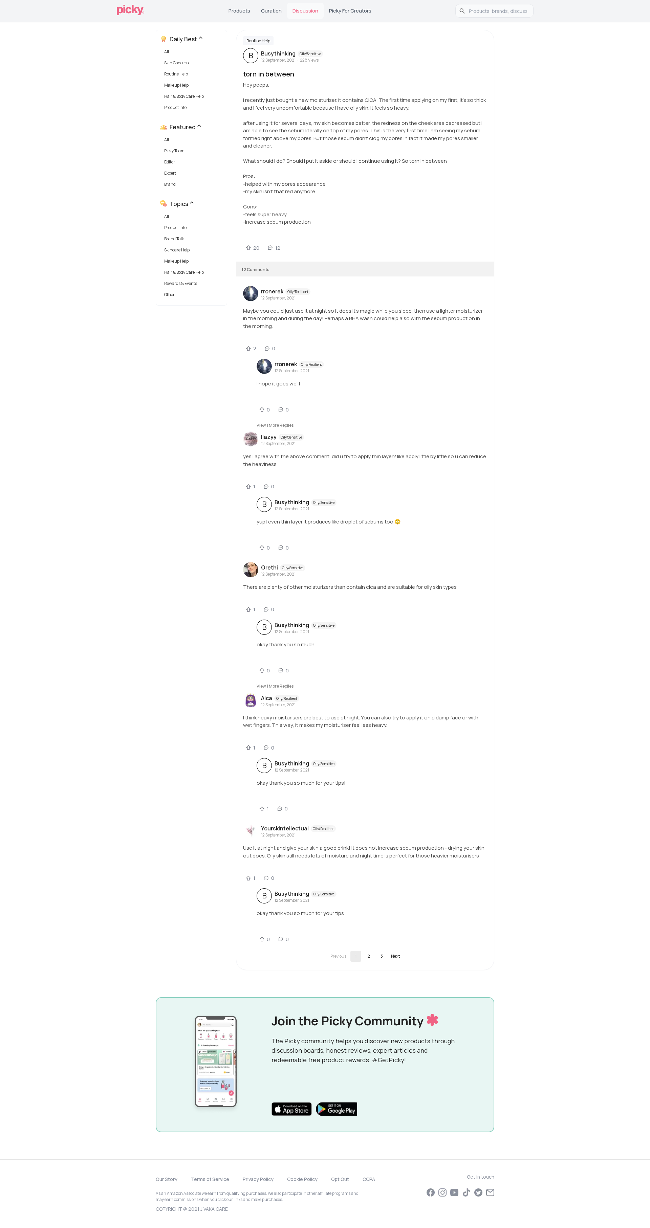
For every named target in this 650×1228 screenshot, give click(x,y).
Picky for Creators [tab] (350, 10)
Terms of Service (210, 1179)
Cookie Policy (302, 1179)
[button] (193, 53)
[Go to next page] (395, 956)
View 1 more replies (275, 425)
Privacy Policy (258, 1179)
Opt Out (340, 1179)
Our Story (166, 1179)
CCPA (369, 1179)
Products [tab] (239, 10)
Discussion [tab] (305, 10)
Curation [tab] (271, 10)
